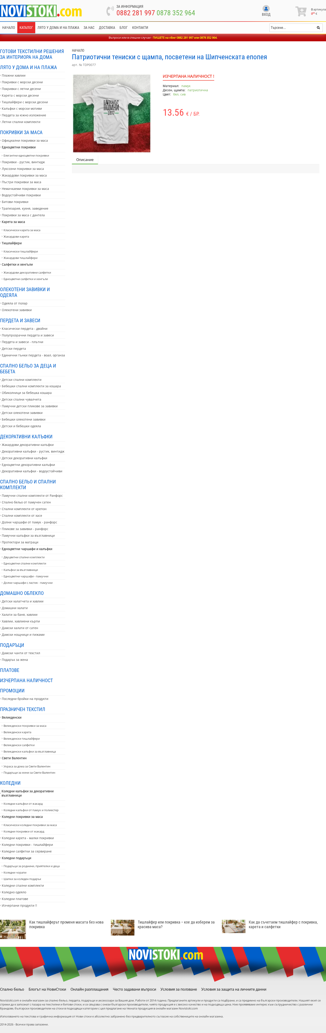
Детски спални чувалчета (21, 399)
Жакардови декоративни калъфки (28, 445)
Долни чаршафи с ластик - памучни (28, 583)
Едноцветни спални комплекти (25, 563)
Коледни (10, 783)
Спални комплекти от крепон (24, 509)
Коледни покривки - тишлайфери (27, 844)
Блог (124, 28)
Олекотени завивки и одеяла (25, 292)
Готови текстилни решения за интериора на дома (32, 54)
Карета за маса (13, 222)
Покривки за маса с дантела (23, 215)
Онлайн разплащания (89, 989)
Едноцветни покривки (19, 147)
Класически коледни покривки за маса (30, 825)
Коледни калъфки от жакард (23, 804)
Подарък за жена (15, 660)
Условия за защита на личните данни (233, 989)
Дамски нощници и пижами (23, 634)
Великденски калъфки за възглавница (30, 751)
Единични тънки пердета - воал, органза (33, 355)
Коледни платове (15, 899)
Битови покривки (15, 202)
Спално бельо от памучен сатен (26, 502)
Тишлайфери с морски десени (25, 102)
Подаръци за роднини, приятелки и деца (32, 866)
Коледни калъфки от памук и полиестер (31, 810)
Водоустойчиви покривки (21, 195)
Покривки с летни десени (21, 89)
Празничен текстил (22, 709)
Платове (9, 670)
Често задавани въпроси (134, 989)
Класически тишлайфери (21, 251)
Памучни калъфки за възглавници (28, 535)
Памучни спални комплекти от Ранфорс (32, 495)
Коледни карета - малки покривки (28, 838)
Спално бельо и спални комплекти (28, 484)
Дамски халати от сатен (20, 628)
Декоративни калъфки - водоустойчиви (32, 471)
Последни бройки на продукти (25, 699)
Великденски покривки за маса (25, 726)
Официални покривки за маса (25, 140)
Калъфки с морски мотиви (22, 108)
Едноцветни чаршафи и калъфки (27, 549)
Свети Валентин (14, 758)
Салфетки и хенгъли (17, 264)
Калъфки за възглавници (21, 570)
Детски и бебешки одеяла (21, 426)
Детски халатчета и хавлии (22, 601)
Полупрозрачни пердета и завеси (28, 335)
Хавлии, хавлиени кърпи (21, 621)
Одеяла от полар (14, 303)
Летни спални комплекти (21, 122)
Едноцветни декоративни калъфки (28, 465)
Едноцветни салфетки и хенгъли (26, 279)
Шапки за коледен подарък (22, 879)
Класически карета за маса (22, 230)
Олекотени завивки (17, 310)
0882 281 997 (135, 13)
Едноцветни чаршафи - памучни (26, 576)
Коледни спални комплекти (23, 885)
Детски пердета (14, 348)
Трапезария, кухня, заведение (25, 208)
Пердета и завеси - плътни (22, 342)
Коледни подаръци (16, 858)
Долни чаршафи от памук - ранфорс (29, 522)
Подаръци (12, 645)
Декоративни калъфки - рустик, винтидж (33, 451)
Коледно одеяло (14, 892)
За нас (89, 28)
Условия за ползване (179, 989)
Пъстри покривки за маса (21, 182)
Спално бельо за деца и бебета (28, 368)
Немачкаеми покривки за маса (25, 189)
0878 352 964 (176, 13)
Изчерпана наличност (26, 680)
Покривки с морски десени (22, 82)
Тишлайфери (12, 243)
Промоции (12, 690)
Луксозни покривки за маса (23, 169)
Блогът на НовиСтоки (47, 989)
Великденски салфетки (19, 745)
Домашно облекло (22, 593)
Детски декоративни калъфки (24, 458)
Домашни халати (15, 608)
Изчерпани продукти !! (19, 905)
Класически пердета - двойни (24, 328)
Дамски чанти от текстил (21, 653)
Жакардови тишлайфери (20, 258)
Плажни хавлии (14, 75)
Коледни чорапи (15, 872)
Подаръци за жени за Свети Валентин (29, 773)
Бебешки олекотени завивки (23, 419)
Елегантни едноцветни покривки (26, 155)
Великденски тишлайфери (22, 739)
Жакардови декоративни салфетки (27, 272)
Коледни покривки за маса (22, 816)
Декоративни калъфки (26, 436)
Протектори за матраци (20, 542)
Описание (85, 159)
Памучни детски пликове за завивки (30, 406)
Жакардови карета (16, 236)
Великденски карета (17, 732)
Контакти (140, 28)
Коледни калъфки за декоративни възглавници (28, 793)
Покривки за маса (21, 132)
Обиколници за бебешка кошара (27, 393)
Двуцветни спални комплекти (24, 557)
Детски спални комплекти (21, 379)
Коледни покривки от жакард (24, 831)
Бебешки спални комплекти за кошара (31, 386)
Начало (8, 28)
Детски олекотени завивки (22, 413)
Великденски (12, 717)
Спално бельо (12, 989)
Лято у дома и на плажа (58, 28)
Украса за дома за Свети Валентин (27, 766)
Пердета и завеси (20, 320)
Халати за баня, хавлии (19, 614)
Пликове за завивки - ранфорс (25, 529)
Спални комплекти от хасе (22, 515)
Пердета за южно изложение (24, 115)
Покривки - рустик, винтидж (23, 162)
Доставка (107, 28)
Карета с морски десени (20, 95)
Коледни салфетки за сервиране (27, 851)
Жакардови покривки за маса (24, 175)
